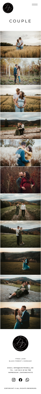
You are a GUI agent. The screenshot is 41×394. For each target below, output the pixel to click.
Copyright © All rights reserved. (20, 388)
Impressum (13, 372)
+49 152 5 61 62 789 (22, 370)
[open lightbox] (20, 44)
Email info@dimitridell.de (20, 368)
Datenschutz (26, 372)
